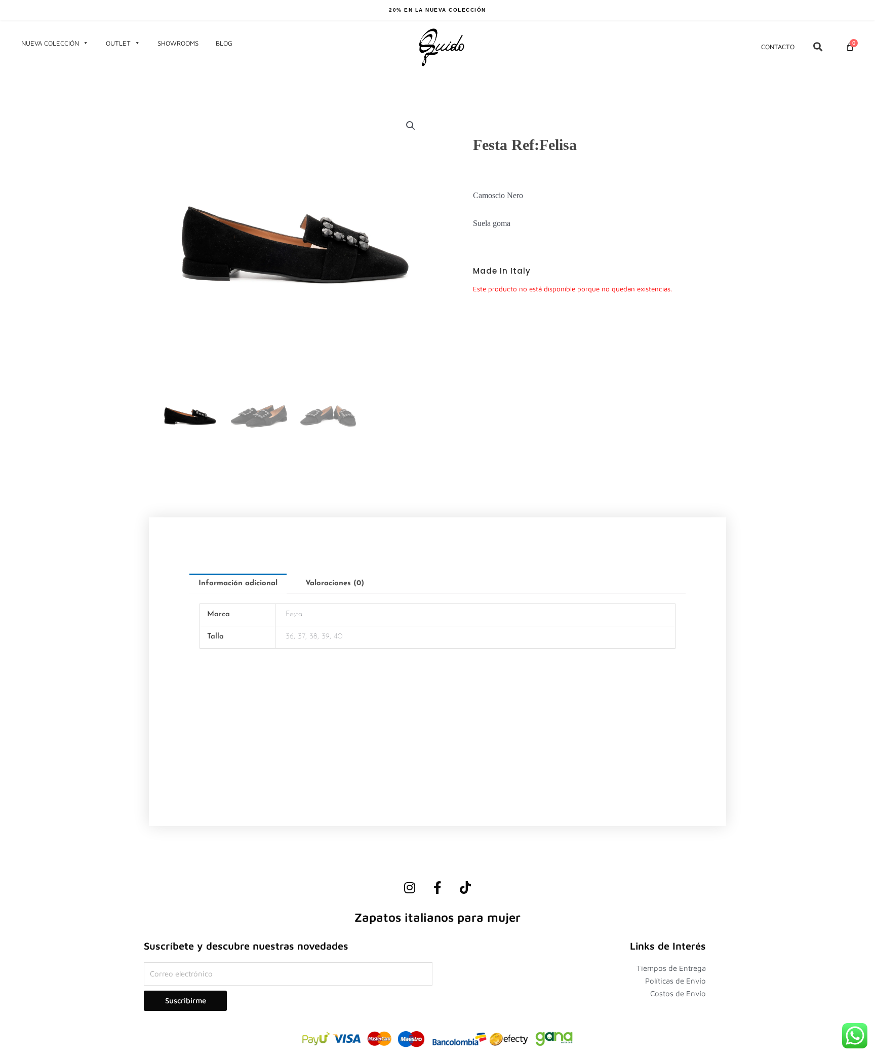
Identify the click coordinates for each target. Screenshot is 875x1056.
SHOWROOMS (177, 43)
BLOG (224, 43)
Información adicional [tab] (237, 583)
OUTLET (118, 43)
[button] (411, 126)
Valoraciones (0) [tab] (334, 583)
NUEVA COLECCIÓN (50, 43)
